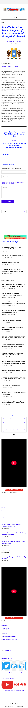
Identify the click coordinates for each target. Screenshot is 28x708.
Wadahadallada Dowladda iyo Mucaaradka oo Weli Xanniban (13, 542)
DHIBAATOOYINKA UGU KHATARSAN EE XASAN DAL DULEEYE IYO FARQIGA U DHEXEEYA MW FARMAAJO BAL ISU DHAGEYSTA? (13, 285)
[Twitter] (17, 703)
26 (10, 429)
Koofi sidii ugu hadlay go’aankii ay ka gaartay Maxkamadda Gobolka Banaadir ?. (13, 401)
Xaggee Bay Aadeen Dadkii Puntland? (12, 255)
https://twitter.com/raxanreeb (14, 673)
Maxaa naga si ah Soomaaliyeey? (10, 385)
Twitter (10, 66)
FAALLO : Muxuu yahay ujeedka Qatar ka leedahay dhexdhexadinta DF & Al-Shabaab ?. (13, 362)
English (3, 22)
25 (6, 429)
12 (10, 424)
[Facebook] (11, 703)
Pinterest (15, 66)
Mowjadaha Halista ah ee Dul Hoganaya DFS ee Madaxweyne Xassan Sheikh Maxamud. (12, 345)
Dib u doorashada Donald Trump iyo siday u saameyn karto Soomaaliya (13, 311)
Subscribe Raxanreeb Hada (15, 489)
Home (2, 504)
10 (3, 424)
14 (17, 424)
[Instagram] (15, 703)
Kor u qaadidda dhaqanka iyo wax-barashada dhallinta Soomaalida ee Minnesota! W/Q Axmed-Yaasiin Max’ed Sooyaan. (12, 248)
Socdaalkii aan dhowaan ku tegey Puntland (13, 370)
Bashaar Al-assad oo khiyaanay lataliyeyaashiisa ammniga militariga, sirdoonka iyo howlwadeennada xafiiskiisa (13, 294)
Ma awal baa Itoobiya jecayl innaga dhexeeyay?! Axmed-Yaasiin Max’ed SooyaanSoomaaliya (11, 270)
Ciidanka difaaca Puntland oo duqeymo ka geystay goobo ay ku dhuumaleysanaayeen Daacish (14, 145)
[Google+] (13, 703)
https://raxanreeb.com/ (9, 636)
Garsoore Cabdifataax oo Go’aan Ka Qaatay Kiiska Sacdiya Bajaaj (13, 533)
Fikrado (3, 508)
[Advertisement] (12, 225)
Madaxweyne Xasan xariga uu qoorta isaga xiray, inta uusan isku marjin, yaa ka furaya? (13, 377)
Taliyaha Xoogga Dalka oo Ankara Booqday (13, 550)
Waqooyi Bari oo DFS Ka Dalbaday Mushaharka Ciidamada (11, 525)
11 (6, 424)
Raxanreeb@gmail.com (10, 639)
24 (3, 429)
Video (2, 514)
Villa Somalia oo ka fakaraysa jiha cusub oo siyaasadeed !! (13, 393)
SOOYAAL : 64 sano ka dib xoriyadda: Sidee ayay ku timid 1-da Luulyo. (12, 354)
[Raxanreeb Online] (14, 9)
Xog (2, 517)
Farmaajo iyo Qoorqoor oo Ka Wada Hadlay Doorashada (13, 557)
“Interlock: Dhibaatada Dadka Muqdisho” (13, 278)
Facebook (4, 66)
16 (24, 424)
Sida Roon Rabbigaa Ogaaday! (10, 262)
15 (21, 424)
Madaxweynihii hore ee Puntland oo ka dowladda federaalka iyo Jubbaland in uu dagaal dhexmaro (13, 302)
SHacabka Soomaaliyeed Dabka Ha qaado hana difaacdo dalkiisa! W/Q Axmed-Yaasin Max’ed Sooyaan (13, 337)
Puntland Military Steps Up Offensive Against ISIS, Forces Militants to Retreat (14, 134)
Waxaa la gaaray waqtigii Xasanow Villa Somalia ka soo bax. (12, 328)
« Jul (13, 434)
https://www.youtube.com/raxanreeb (14, 690)
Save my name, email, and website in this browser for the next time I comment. (13, 183)
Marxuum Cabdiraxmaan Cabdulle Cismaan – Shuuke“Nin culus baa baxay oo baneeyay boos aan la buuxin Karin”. (13, 320)
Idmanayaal (4, 511)
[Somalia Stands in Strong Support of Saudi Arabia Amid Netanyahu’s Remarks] (14, 53)
